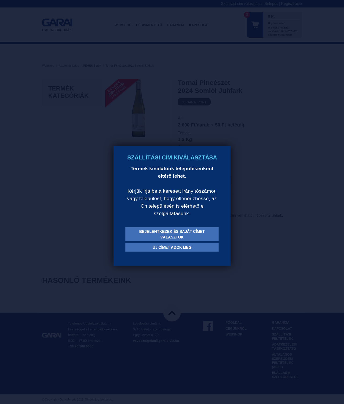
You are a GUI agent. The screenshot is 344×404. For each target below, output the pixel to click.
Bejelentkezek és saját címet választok (172, 234)
